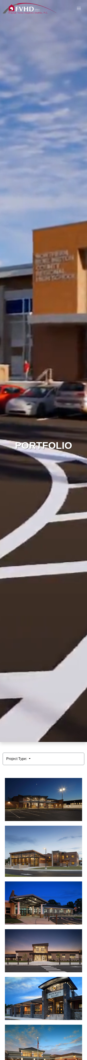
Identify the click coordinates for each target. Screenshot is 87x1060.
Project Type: (17, 759)
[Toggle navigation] (78, 8)
